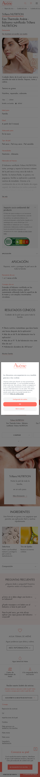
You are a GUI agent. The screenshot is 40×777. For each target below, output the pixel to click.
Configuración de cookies (20, 399)
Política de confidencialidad (17, 394)
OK (20, 404)
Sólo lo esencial (20, 408)
